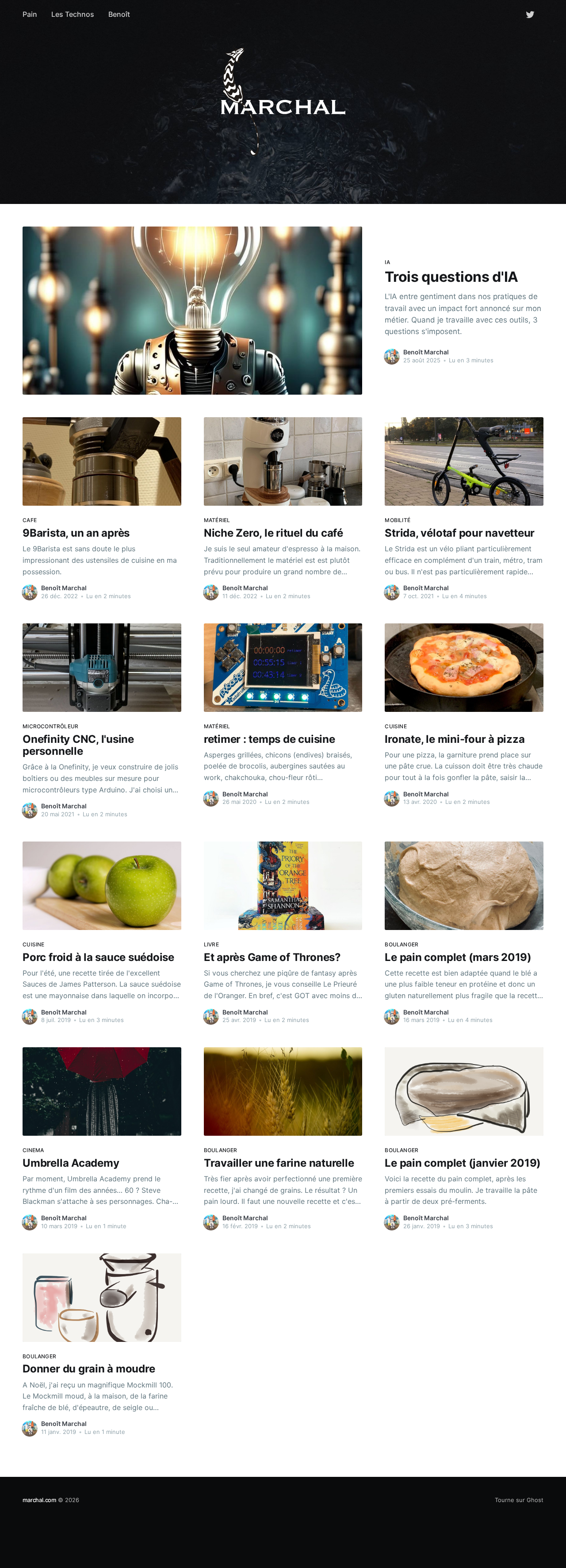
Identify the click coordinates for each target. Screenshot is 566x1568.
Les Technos (72, 14)
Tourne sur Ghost (519, 1499)
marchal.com (39, 1499)
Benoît (119, 14)
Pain (30, 14)
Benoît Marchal (426, 352)
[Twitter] (530, 13)
